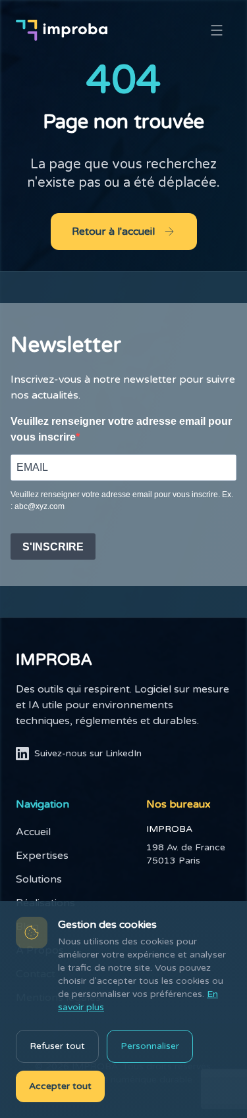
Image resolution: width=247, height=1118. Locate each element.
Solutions (39, 879)
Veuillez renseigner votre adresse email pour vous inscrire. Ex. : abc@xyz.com (122, 500)
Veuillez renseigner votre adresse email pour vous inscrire (121, 429)
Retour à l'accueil (113, 231)
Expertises (42, 855)
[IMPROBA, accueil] (61, 30)
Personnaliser (150, 1046)
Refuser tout (57, 1046)
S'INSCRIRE (53, 546)
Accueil (33, 831)
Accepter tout (60, 1086)
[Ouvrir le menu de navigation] (216, 30)
